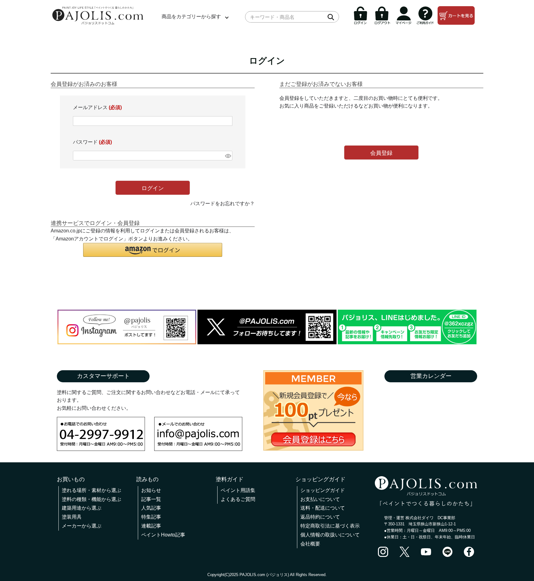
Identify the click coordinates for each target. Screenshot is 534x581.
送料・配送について (322, 508)
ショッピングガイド (322, 490)
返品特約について (320, 517)
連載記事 (151, 525)
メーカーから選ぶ (81, 525)
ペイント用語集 (238, 490)
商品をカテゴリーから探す (191, 16)
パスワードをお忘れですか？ (222, 203)
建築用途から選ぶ (81, 508)
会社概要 (310, 543)
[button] (152, 250)
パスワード (92, 142)
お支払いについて (320, 499)
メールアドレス (97, 107)
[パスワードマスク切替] (227, 155)
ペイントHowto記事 (163, 534)
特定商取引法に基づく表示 (330, 525)
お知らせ (151, 490)
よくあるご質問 (238, 499)
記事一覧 (151, 499)
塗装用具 (72, 517)
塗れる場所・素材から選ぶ (91, 490)
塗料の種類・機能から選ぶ (91, 499)
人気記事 (151, 508)
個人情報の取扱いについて (330, 534)
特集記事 (151, 517)
